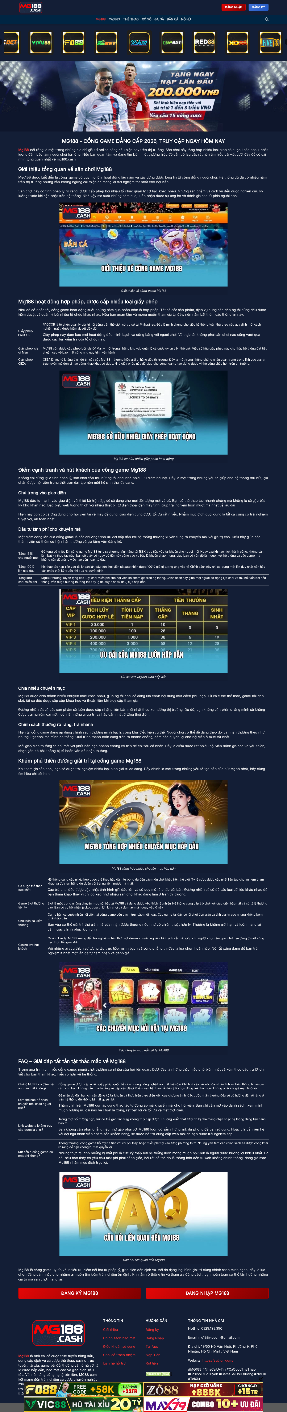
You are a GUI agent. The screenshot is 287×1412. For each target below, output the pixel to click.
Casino (114, 19)
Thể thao (131, 19)
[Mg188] (50, 7)
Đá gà (159, 19)
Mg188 (101, 19)
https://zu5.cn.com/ (217, 1360)
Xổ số (146, 19)
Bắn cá (172, 19)
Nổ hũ (186, 19)
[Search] (267, 19)
